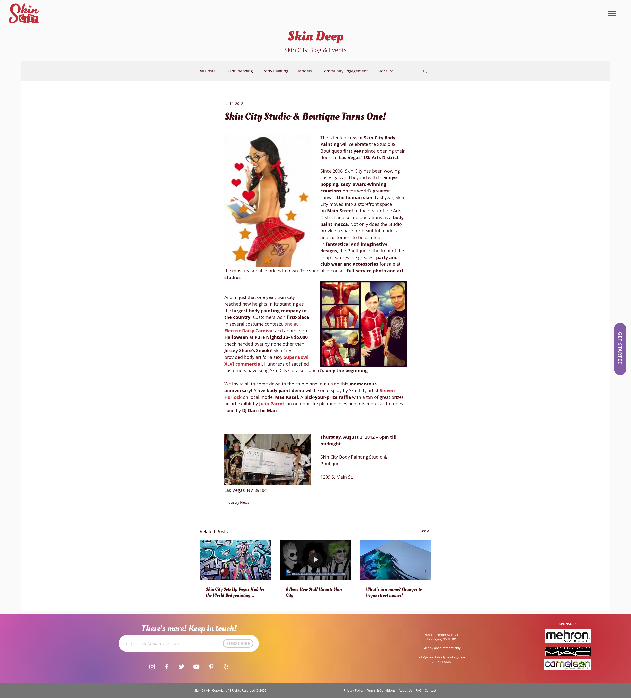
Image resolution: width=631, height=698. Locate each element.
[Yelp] (226, 666)
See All (425, 530)
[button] (612, 13)
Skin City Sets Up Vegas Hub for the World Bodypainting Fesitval (235, 592)
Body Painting (275, 71)
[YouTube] (196, 666)
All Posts (207, 71)
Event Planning (239, 71)
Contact (430, 690)
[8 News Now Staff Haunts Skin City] (315, 560)
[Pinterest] (211, 666)
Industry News (237, 502)
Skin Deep (316, 36)
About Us (405, 690)
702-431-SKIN (441, 661)
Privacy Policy (354, 690)
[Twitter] (181, 666)
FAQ (418, 690)
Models (305, 71)
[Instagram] (152, 666)
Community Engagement (345, 71)
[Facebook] (167, 666)
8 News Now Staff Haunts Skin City (314, 592)
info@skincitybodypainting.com (441, 657)
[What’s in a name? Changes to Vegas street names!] (395, 560)
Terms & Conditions (381, 690)
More (382, 71)
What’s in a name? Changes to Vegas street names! (394, 592)
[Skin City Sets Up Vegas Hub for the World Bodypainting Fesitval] (235, 560)
